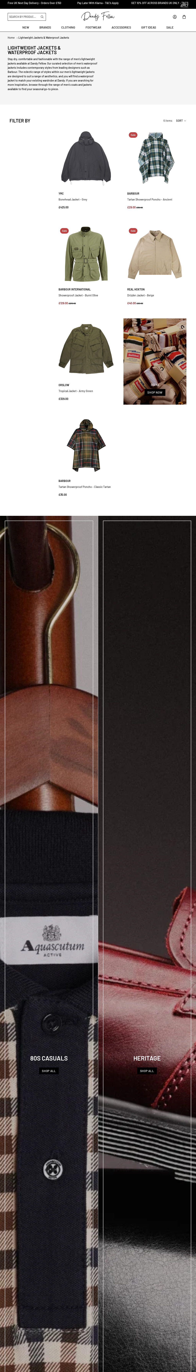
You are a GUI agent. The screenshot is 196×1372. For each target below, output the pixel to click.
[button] (181, 120)
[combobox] (23, 17)
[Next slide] (192, 4)
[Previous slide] (4, 4)
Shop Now (154, 392)
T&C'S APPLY (184, 4)
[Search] (42, 17)
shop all (49, 1071)
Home (11, 37)
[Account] (175, 17)
